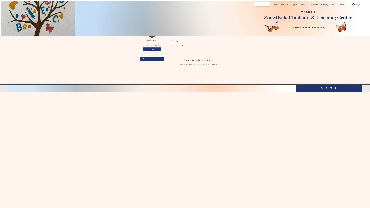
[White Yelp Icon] (326, 88)
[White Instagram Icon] (322, 88)
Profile (145, 59)
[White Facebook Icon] (335, 88)
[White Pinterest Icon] (331, 88)
